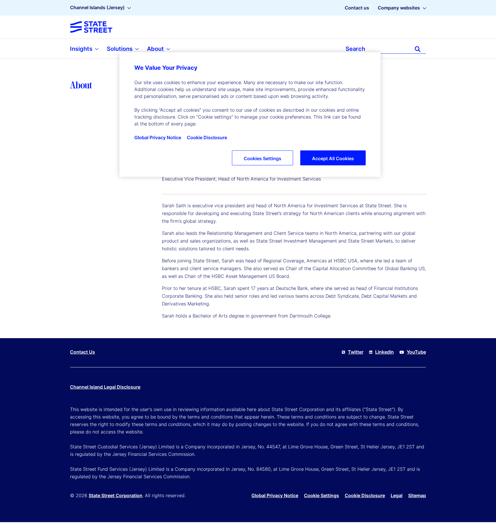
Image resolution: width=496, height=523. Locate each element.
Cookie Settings (321, 495)
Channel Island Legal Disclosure (105, 387)
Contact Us (82, 352)
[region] (250, 114)
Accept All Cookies (333, 158)
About (156, 48)
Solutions (120, 48)
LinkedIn (384, 352)
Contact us (357, 8)
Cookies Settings (262, 158)
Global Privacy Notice (274, 495)
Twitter (355, 352)
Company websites (399, 8)
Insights (82, 48)
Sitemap (417, 495)
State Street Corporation (115, 495)
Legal (396, 495)
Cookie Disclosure (365, 495)
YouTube (416, 352)
